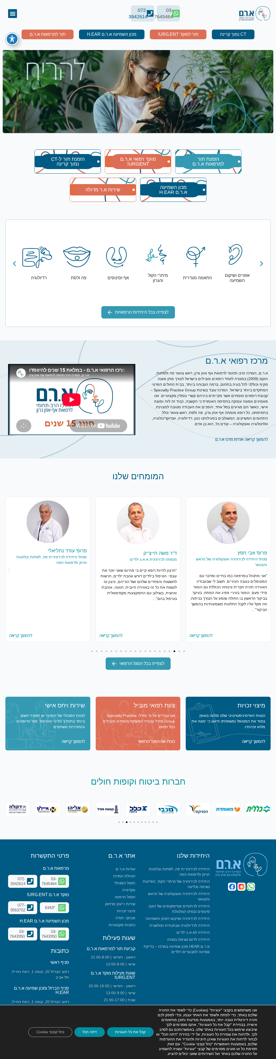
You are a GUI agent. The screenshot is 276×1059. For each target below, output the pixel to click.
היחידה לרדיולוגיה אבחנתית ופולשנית (180, 925)
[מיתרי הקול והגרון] (156, 254)
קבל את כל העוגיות (130, 1032)
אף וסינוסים (118, 278)
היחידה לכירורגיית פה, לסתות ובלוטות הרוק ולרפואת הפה (179, 871)
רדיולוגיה (39, 278)
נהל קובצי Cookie (50, 1032)
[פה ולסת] (77, 257)
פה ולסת (79, 278)
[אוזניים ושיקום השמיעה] (235, 254)
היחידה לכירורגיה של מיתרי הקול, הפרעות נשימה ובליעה (176, 884)
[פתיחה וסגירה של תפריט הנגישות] (12, 39)
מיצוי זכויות (126, 911)
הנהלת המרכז (124, 876)
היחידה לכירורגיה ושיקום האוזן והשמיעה (178, 918)
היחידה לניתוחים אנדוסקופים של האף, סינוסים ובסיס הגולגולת (179, 909)
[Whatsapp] (251, 887)
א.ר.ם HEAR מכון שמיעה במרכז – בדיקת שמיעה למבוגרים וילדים (177, 949)
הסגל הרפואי (125, 897)
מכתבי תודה (125, 918)
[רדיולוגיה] (37, 257)
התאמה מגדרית (197, 278)
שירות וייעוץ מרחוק (120, 904)
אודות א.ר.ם (125, 869)
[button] (12, 13)
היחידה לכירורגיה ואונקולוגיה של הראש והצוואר (179, 896)
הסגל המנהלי (124, 883)
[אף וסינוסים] (116, 257)
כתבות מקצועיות (122, 925)
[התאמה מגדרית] (196, 257)
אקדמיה (128, 890)
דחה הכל (89, 1032)
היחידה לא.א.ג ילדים (193, 932)
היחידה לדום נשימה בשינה (188, 939)
